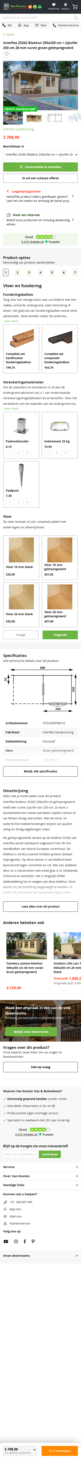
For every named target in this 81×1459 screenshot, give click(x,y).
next (77, 961)
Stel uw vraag (40, 1067)
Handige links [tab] (13, 1185)
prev (4, 961)
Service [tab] (9, 1167)
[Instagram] (16, 1242)
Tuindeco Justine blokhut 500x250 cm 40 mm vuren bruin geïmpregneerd (24, 968)
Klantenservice (20, 1223)
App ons (15, 1209)
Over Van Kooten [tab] (16, 1176)
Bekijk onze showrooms (31, 1032)
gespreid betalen (35, 1099)
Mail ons (16, 1216)
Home (10, 34)
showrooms (30, 1106)
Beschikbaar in (13, 146)
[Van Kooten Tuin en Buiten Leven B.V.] (27, 7)
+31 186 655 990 (21, 1202)
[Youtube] (6, 1242)
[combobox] (40, 18)
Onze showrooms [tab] (16, 1255)
